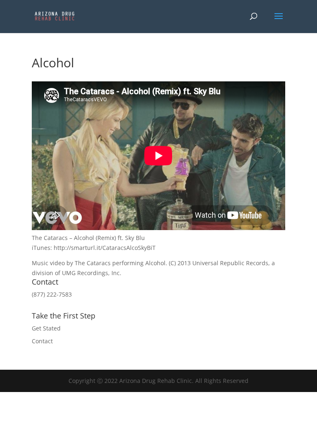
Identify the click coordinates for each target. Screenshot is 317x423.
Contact (42, 341)
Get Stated (46, 328)
